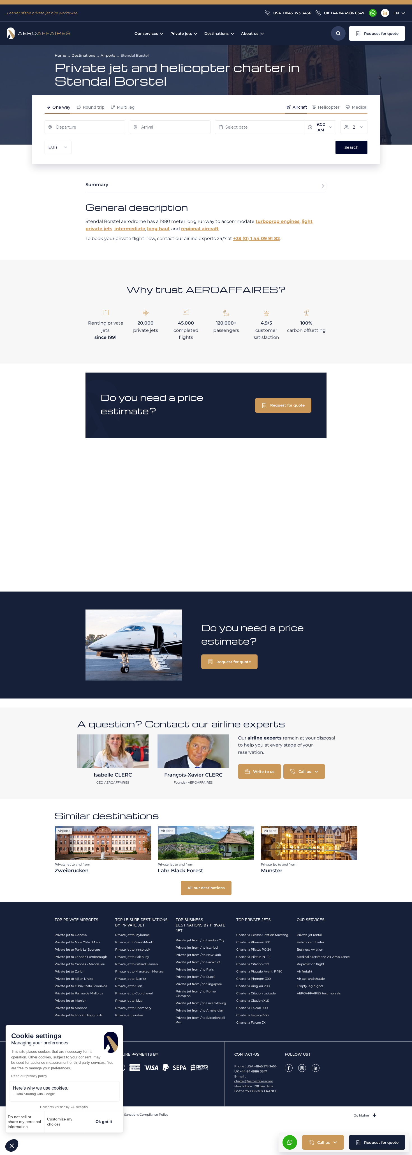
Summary (96, 184)
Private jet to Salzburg (132, 957)
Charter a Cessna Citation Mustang (262, 935)
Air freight (304, 971)
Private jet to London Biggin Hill (79, 1015)
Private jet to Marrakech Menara (139, 971)
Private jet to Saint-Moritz (134, 942)
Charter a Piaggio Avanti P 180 (259, 971)
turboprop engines (278, 221)
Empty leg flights (310, 986)
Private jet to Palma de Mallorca (79, 993)
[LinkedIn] (385, 13)
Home (60, 55)
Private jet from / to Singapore (199, 984)
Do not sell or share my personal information (24, 1122)
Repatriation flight (310, 964)
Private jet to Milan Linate (74, 979)
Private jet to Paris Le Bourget (77, 949)
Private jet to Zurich (69, 971)
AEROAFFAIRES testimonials (319, 993)
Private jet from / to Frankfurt (198, 962)
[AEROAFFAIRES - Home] (38, 33)
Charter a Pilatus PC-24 (253, 949)
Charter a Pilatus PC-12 (253, 957)
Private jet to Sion (128, 986)
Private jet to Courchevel (134, 993)
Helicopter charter (310, 942)
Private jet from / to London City (200, 940)
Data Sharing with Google (35, 1094)
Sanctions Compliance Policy (146, 1115)
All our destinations (206, 887)
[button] (11, 1145)
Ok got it (104, 1121)
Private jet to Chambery (133, 1008)
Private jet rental (309, 935)
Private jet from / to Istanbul (197, 947)
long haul (158, 228)
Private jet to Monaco (71, 1008)
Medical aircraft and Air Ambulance (323, 957)
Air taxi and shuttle (311, 979)
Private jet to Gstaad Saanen (136, 964)
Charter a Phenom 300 (253, 979)
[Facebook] (289, 1068)
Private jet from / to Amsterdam (200, 1010)
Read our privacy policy (29, 1076)
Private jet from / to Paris (195, 969)
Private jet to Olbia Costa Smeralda (81, 986)
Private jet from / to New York (198, 955)
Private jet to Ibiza (128, 1001)
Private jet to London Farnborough (81, 957)
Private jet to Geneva (71, 935)
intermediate (129, 228)
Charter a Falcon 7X (250, 1022)
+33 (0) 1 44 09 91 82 (256, 238)
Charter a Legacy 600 (252, 1015)
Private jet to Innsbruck (132, 949)
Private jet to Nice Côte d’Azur (77, 942)
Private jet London (129, 1015)
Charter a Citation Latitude (256, 993)
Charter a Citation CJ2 (252, 964)
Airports (108, 55)
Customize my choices (59, 1121)
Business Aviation (310, 949)
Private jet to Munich (70, 1001)
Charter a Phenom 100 (253, 942)
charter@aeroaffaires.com (253, 1081)
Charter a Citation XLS (252, 1001)
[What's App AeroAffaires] (373, 13)
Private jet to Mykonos (132, 935)
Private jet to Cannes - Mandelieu (80, 964)
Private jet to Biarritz (130, 979)
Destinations (83, 55)
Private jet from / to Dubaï (195, 977)
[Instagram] (302, 1068)
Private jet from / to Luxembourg (201, 1003)
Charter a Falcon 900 (252, 1008)
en (396, 13)
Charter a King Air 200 (253, 986)
